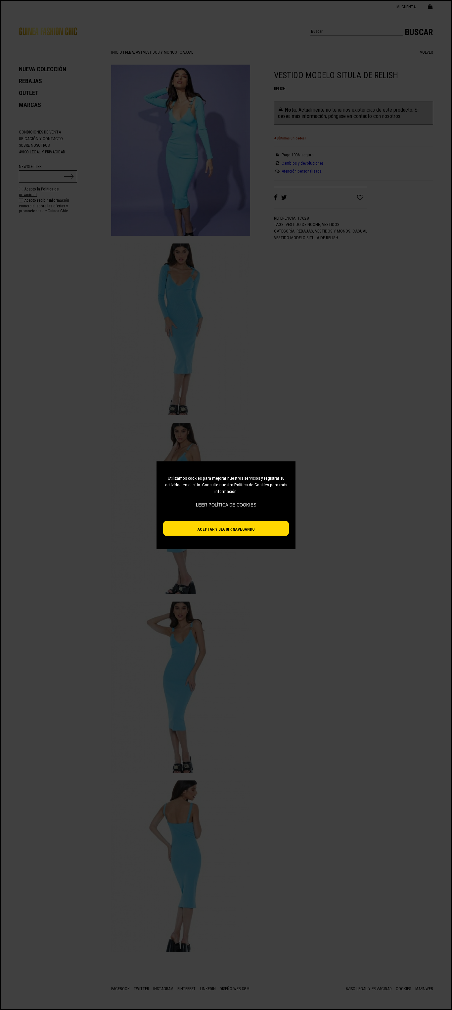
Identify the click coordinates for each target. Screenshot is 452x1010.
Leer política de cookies (226, 505)
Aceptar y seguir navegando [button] (226, 528)
